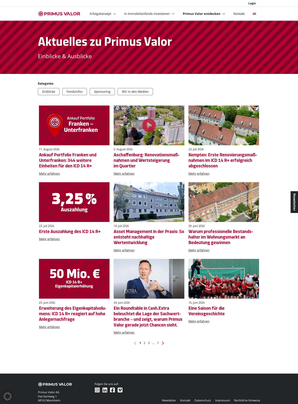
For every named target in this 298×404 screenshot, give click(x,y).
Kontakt (239, 14)
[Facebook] (112, 390)
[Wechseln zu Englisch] (254, 14)
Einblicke (48, 91)
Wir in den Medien (135, 91)
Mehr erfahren (49, 174)
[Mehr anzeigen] (115, 14)
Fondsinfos (75, 91)
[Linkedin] (105, 390)
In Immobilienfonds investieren (147, 14)
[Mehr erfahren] (74, 125)
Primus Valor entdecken (201, 14)
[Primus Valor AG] (59, 14)
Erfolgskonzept (100, 14)
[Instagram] (97, 390)
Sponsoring (102, 91)
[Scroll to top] (290, 396)
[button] (7, 396)
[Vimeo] (120, 390)
